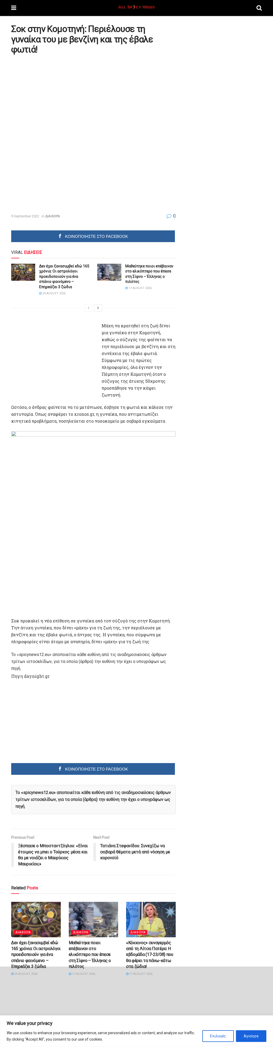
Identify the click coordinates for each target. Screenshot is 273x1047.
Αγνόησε (251, 1036)
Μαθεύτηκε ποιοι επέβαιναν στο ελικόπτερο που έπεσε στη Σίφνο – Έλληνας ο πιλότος (90, 954)
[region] (136, 1031)
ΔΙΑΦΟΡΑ (52, 216)
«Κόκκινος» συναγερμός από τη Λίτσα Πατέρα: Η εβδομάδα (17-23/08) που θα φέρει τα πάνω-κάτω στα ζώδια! (149, 954)
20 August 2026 (54, 293)
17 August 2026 (140, 288)
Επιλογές (218, 1036)
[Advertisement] (56, 95)
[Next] (98, 308)
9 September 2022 (25, 216)
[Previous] (89, 308)
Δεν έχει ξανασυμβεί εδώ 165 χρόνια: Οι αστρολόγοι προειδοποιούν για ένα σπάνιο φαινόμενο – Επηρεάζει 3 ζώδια (64, 276)
